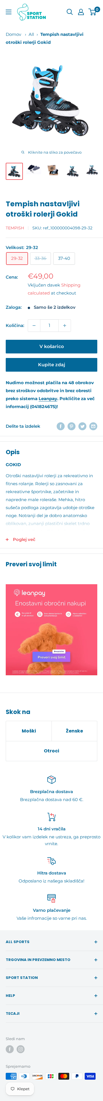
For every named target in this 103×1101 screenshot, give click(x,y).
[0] (92, 12)
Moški (29, 731)
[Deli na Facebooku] (61, 426)
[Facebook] (10, 1049)
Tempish (15, 228)
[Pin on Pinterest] (72, 426)
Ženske (74, 731)
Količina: (15, 325)
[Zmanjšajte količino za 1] (34, 326)
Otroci (51, 751)
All (31, 34)
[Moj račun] (81, 12)
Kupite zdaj (51, 364)
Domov (13, 34)
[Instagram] (21, 1049)
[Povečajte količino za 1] (65, 326)
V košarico (51, 346)
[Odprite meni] (8, 12)
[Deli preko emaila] (93, 426)
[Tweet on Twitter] (82, 426)
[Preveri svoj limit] (51, 629)
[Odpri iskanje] (70, 12)
